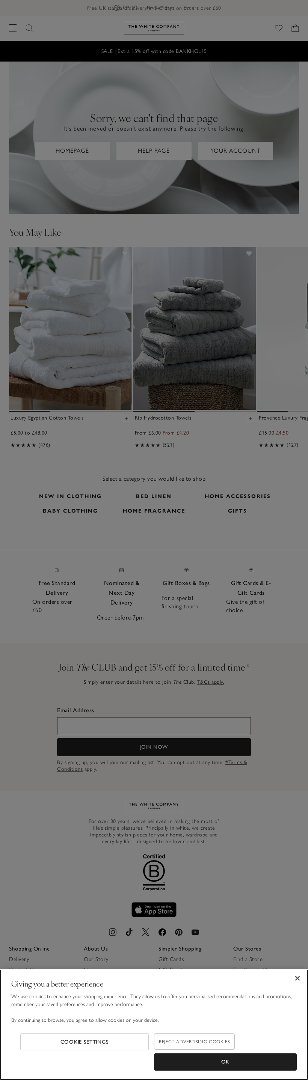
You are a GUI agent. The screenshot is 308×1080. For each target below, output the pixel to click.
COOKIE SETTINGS (84, 1042)
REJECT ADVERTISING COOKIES (194, 1041)
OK (225, 1062)
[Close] (297, 978)
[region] (154, 1024)
